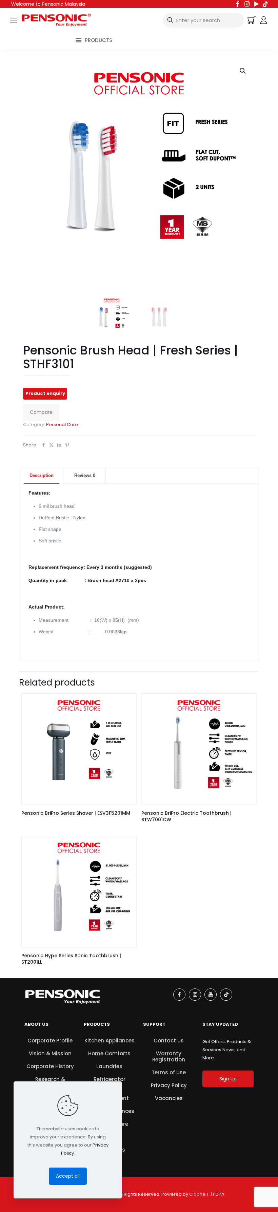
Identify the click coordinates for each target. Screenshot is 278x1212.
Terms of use (169, 1072)
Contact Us (169, 1040)
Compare (41, 412)
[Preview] (127, 718)
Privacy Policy (169, 1085)
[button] (243, 71)
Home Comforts (109, 1053)
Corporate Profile (50, 1040)
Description (41, 475)
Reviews (84, 475)
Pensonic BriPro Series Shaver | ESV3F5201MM (75, 813)
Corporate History (50, 1066)
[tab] (41, 475)
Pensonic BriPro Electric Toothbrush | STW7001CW (186, 816)
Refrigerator (109, 1079)
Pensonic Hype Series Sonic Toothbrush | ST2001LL (71, 958)
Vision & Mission (50, 1053)
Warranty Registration (168, 1056)
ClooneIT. (199, 1194)
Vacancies (169, 1098)
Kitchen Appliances (109, 1040)
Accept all (68, 1176)
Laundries (109, 1066)
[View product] (127, 703)
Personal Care (62, 424)
